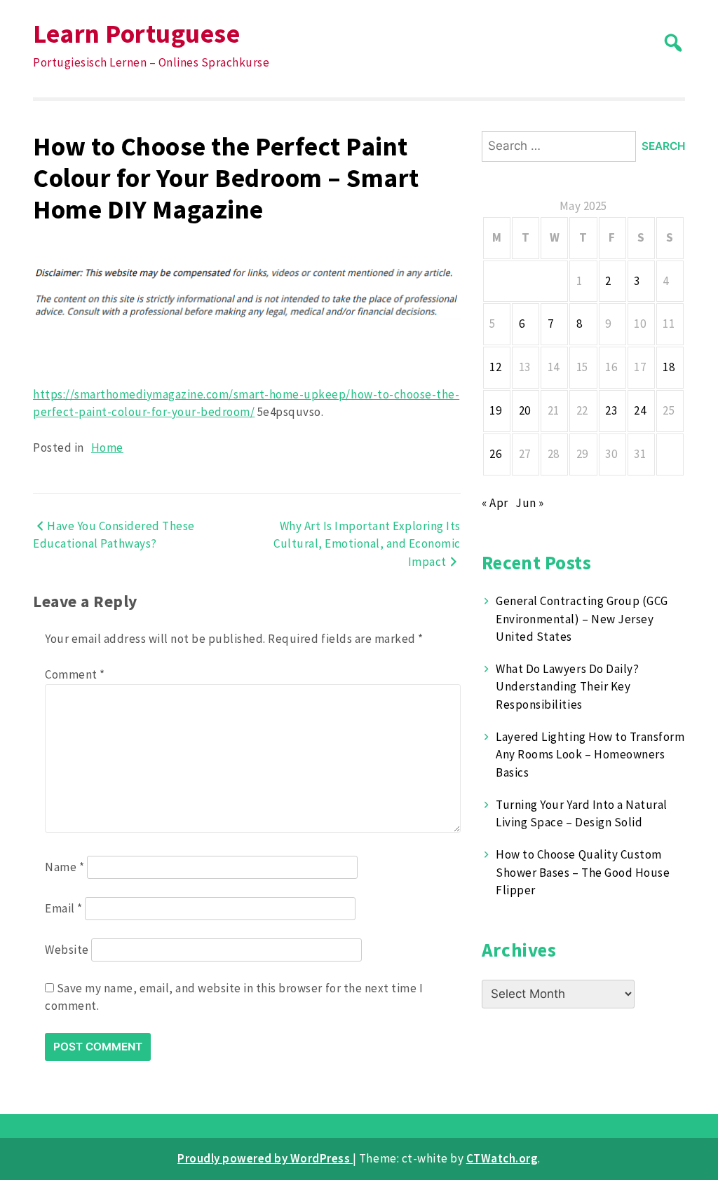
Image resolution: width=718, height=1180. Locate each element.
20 (525, 410)
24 (640, 410)
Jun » (529, 503)
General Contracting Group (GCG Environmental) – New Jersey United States (582, 618)
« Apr (495, 503)
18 (669, 367)
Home (107, 447)
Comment (75, 674)
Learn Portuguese (136, 33)
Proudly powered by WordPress (265, 1158)
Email (64, 908)
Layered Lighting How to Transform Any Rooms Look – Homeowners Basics (590, 754)
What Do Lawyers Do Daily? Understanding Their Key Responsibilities (567, 686)
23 (611, 410)
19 (495, 410)
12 (495, 367)
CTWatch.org (502, 1158)
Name (64, 867)
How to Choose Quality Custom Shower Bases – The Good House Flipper (583, 872)
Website (67, 949)
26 (495, 453)
